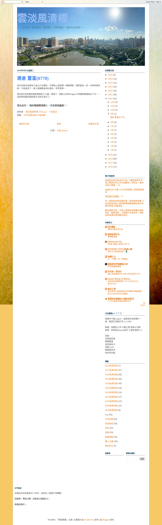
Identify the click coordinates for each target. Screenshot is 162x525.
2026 (110, 75)
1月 (112, 150)
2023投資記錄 (111, 397)
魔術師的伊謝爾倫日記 (118, 264)
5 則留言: (53, 112)
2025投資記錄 (111, 406)
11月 (112, 106)
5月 (112, 134)
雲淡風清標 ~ (46, 18)
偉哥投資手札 (114, 234)
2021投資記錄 (111, 388)
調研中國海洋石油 (115, 229)
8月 (112, 122)
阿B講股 (111, 227)
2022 (110, 91)
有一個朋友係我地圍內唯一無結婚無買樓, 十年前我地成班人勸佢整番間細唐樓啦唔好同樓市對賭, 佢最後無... (125, 203)
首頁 (59, 124)
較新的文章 (24, 124)
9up (106, 415)
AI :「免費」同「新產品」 (118, 259)
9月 (112, 114)
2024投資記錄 (111, 401)
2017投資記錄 (111, 370)
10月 (112, 110)
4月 (112, 138)
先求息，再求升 (115, 271)
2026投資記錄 (111, 410)
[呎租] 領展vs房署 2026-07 (119, 244)
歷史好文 (109, 446)
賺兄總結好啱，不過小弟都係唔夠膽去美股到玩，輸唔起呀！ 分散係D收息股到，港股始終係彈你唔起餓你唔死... (124, 212)
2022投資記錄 (111, 392)
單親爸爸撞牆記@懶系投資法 (121, 299)
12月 (112, 102)
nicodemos (89, 520)
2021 (110, 95)
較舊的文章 (94, 124)
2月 (112, 146)
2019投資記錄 (111, 379)
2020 (110, 99)
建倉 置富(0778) (33, 78)
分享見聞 (109, 419)
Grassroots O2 (115, 242)
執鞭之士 (112, 257)
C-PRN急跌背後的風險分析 (119, 301)
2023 (110, 87)
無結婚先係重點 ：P (114, 196)
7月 (112, 126)
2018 (110, 159)
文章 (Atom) (62, 130)
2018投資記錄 (111, 374)
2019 (110, 155)
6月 (112, 130)
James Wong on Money (119, 279)
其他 (107, 428)
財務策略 (109, 437)
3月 (112, 142)
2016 (110, 167)
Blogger (105, 520)
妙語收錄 (41, 115)
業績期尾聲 (112, 237)
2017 (110, 163)
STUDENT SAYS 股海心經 (120, 249)
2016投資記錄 (111, 366)
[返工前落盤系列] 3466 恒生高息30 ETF (124, 274)
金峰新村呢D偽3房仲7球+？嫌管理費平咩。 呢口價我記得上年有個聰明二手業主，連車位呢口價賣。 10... (124, 182)
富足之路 (112, 289)
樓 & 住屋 (109, 441)
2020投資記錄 (30, 115)
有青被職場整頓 (114, 266)
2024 (110, 83)
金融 (107, 432)
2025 (110, 79)
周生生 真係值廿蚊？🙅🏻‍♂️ (118, 251)
